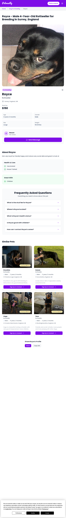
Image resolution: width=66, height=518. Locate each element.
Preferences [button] (45, 509)
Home (4, 9)
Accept (47, 513)
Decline (33, 513)
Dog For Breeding (14, 9)
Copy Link (37, 346)
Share (28, 346)
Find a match (53, 3)
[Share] (62, 89)
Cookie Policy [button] (8, 509)
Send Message (34, 140)
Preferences (19, 513)
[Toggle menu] (62, 3)
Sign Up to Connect (16, 287)
